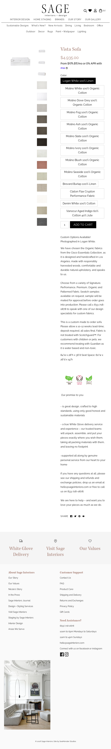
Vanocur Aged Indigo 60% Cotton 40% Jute (82, 213)
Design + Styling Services (20, 606)
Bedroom (89, 25)
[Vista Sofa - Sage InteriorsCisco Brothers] (20, 61)
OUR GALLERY (93, 19)
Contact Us (65, 577)
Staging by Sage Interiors (20, 617)
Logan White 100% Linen (78, 80)
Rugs (50, 31)
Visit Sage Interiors (17, 612)
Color (64, 75)
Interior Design (15, 623)
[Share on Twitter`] (75, 516)
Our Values (13, 583)
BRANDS (59, 19)
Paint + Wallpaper (65, 31)
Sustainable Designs (18, 25)
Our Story (13, 577)
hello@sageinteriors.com (72, 643)
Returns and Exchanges (71, 600)
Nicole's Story (15, 589)
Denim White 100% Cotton (79, 203)
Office (100, 25)
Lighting (82, 31)
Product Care (66, 589)
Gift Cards (65, 612)
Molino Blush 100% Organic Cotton (82, 162)
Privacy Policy (67, 606)
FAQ (62, 583)
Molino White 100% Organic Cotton (82, 90)
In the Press (14, 595)
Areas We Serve (16, 629)
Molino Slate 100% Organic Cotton (82, 138)
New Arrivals (55, 25)
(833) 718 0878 (67, 626)
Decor (41, 31)
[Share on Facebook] (71, 516)
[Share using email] (83, 516)
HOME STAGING (42, 19)
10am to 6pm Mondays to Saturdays (78, 631)
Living (78, 25)
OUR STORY (74, 19)
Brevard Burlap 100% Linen (79, 184)
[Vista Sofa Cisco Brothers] (42, 222)
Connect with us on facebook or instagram (81, 648)
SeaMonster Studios (68, 741)
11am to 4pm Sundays (71, 637)
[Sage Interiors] (55, 6)
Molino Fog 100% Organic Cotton (82, 114)
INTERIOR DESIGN (20, 19)
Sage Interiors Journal (19, 600)
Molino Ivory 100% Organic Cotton (82, 150)
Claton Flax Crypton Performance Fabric (82, 193)
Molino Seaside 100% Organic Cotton (82, 174)
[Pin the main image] (79, 516)
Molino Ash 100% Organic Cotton (82, 126)
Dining (68, 25)
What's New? (38, 25)
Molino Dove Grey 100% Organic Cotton (82, 102)
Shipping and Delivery (70, 595)
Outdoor (30, 31)
